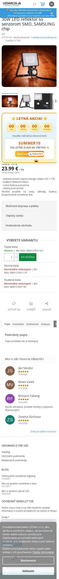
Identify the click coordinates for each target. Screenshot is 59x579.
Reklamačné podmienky (14, 460)
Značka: (13, 40)
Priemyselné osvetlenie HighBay (19, 475)
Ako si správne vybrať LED (15, 491)
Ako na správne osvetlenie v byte (19, 483)
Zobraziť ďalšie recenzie (43, 431)
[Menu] (51, 4)
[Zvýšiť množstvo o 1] (15, 255)
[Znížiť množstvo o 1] (15, 259)
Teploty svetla (14, 215)
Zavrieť (24, 300)
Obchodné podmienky (13, 456)
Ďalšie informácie (43, 552)
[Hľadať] (34, 4)
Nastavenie (28, 560)
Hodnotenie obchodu (19, 225)
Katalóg (6, 451)
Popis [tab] (7, 324)
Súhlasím (28, 571)
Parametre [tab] (18, 324)
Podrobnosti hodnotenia (44, 37)
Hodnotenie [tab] (32, 324)
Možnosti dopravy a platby (22, 206)
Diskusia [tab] (45, 324)
